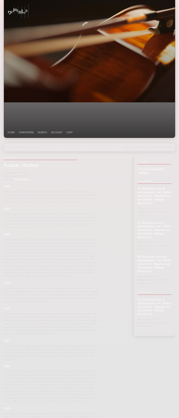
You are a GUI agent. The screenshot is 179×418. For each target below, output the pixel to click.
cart (70, 133)
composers (26, 133)
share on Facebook (133, 147)
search (42, 133)
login (171, 147)
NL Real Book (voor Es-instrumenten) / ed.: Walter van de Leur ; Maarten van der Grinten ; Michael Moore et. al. (154, 195)
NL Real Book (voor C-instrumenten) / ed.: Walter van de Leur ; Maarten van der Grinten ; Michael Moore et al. (154, 229)
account (57, 133)
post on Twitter (149, 147)
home (11, 133)
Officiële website (21, 180)
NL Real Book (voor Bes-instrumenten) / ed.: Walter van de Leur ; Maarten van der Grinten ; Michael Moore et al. (154, 263)
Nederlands (162, 147)
